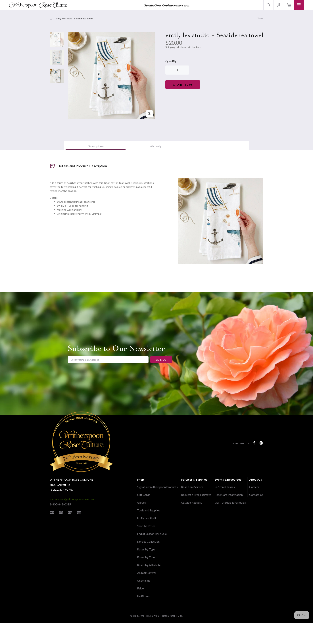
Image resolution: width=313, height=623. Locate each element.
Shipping (170, 47)
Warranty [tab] (155, 146)
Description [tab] (96, 146)
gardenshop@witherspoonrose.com (72, 499)
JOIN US (161, 359)
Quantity (170, 61)
